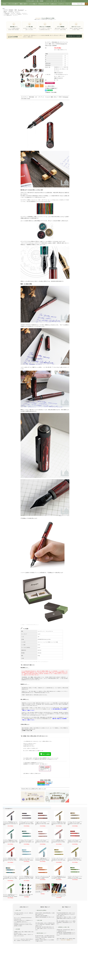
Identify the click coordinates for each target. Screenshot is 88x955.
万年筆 (16, 9)
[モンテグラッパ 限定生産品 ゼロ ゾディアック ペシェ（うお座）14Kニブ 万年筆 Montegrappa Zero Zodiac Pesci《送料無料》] (59, 834)
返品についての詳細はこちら (51, 88)
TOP (4, 8)
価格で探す (5, 11)
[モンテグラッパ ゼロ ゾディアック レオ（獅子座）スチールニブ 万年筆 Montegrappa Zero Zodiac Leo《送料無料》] (42, 870)
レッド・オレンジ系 (11, 12)
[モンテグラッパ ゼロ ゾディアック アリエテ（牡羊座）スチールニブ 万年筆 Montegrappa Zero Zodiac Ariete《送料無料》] (75, 834)
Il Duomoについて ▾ (44, 4)
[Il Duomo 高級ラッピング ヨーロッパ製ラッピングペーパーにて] (42, 887)
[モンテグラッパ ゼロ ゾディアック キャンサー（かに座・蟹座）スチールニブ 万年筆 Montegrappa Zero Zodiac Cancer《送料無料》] (10, 870)
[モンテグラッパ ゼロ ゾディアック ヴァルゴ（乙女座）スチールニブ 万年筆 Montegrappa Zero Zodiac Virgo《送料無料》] (75, 870)
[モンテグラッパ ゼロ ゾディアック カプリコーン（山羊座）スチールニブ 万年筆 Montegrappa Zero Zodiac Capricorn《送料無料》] (75, 816)
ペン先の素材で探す (7, 13)
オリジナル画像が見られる (8, 15)
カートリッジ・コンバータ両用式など (16, 14)
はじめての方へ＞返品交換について (67, 939)
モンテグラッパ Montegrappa (8, 9)
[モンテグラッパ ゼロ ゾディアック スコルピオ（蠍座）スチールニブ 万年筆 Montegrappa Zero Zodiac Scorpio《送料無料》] (42, 816)
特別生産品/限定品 (21, 10)
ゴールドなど (13, 13)
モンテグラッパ (17, 11)
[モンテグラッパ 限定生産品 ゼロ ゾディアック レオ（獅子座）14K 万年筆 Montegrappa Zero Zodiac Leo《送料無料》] (59, 870)
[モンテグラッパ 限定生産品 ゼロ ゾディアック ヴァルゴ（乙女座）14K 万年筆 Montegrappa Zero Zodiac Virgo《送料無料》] (10, 888)
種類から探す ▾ (23, 4)
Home (4, 4)
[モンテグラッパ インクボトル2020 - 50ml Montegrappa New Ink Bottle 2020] (26, 888)
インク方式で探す (6, 14)
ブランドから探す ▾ (13, 4)
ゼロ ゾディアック (21, 9)
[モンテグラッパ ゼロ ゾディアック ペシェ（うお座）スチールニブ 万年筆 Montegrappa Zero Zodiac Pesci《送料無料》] (42, 834)
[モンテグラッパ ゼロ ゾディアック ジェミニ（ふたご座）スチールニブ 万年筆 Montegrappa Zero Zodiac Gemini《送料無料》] (59, 852)
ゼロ (25, 10)
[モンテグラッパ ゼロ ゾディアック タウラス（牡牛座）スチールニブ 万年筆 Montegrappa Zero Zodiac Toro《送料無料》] (26, 852)
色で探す (5, 12)
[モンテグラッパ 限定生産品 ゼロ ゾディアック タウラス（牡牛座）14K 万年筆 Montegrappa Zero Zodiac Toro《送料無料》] (42, 852)
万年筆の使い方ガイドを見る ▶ (74, 36)
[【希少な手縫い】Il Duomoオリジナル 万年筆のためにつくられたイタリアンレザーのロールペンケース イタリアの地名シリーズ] (59, 888)
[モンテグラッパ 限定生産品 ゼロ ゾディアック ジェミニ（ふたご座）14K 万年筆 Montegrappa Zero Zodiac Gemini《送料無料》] (75, 852)
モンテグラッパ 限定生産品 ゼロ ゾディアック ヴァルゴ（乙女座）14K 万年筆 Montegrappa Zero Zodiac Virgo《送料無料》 (10, 895)
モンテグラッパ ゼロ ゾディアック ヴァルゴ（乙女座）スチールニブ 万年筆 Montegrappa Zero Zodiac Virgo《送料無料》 (75, 877)
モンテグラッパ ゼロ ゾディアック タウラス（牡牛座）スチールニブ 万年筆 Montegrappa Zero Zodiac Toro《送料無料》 (26, 859)
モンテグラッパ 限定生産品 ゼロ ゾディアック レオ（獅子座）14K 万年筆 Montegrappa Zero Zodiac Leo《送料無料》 (59, 877)
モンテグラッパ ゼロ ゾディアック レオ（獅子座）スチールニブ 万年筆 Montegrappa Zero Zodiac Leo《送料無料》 (42, 877)
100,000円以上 (10, 11)
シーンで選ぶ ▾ (33, 4)
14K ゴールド (19, 13)
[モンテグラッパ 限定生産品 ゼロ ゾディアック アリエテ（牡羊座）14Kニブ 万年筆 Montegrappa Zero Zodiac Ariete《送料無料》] (10, 852)
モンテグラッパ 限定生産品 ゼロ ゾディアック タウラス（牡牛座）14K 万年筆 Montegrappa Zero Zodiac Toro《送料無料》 (42, 859)
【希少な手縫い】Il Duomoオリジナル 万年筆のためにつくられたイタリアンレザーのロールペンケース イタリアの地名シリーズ (59, 895)
